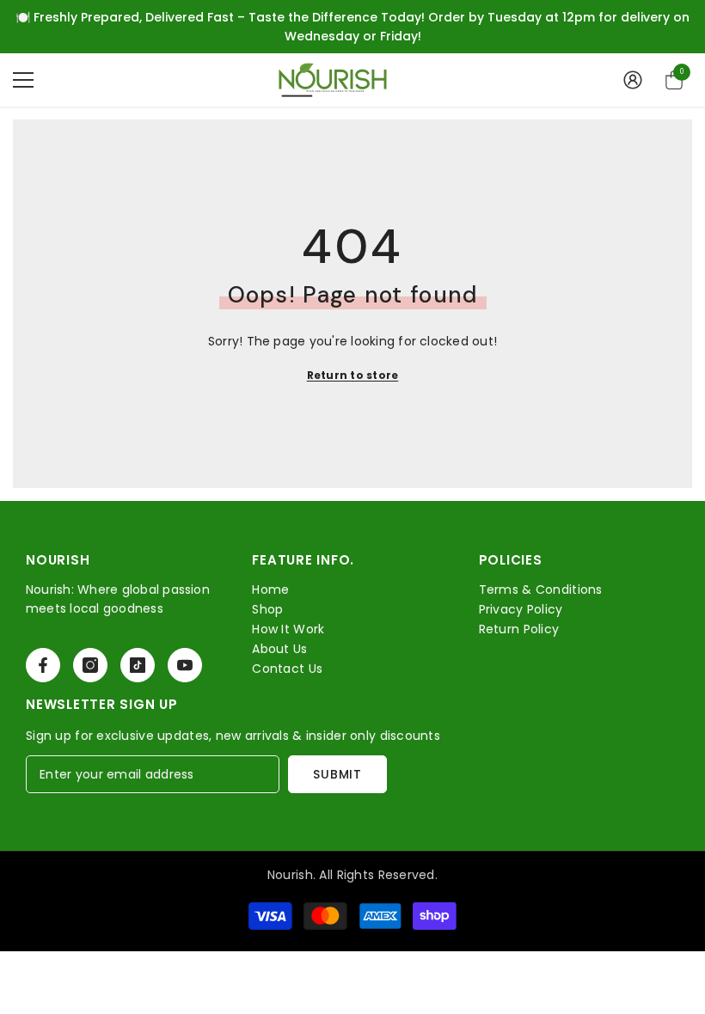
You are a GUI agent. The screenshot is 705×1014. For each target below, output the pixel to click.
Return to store (353, 375)
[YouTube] (185, 665)
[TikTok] (137, 665)
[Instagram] (90, 665)
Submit (337, 774)
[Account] (633, 80)
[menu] (23, 80)
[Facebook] (43, 665)
